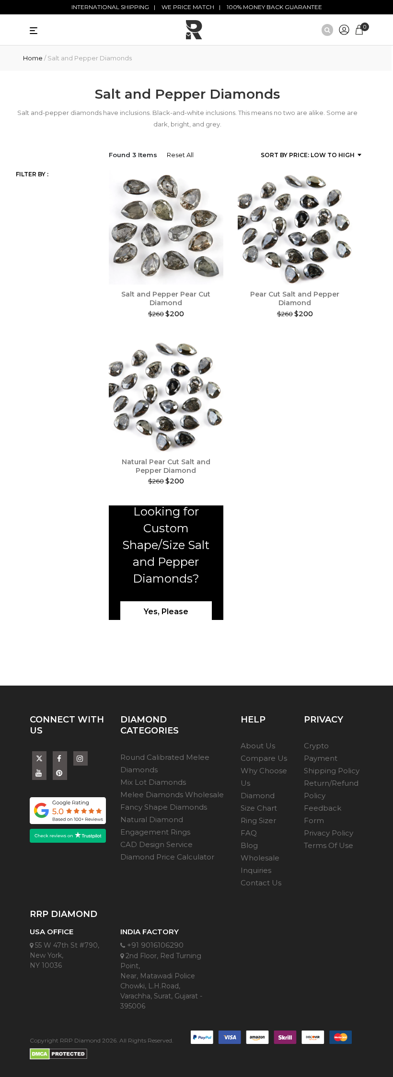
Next (359, 230)
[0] (359, 29)
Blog (249, 845)
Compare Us (264, 758)
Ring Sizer (258, 820)
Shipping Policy (331, 770)
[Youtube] (39, 773)
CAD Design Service (156, 844)
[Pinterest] (60, 773)
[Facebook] (60, 758)
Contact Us (261, 882)
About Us (258, 745)
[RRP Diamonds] (194, 30)
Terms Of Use (328, 845)
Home (33, 58)
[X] (39, 756)
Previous (101, 230)
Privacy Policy (328, 832)
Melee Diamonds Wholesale (172, 794)
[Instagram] (80, 758)
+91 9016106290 (154, 945)
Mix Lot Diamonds (153, 782)
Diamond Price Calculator (167, 856)
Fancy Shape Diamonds (163, 807)
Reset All (180, 155)
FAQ (249, 832)
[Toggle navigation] (51, 29)
